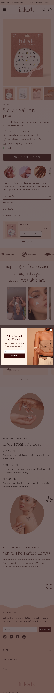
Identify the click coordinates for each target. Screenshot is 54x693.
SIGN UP (14, 356)
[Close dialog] (51, 330)
